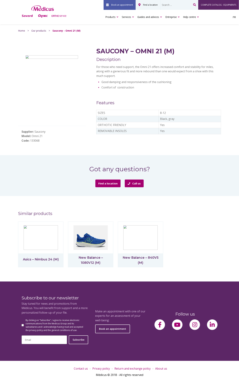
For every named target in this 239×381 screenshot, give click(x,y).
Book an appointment (122, 4)
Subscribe (78, 339)
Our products (38, 30)
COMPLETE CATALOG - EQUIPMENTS (218, 4)
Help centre (189, 17)
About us (161, 368)
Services (126, 17)
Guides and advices (148, 17)
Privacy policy (101, 368)
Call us (136, 183)
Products (110, 17)
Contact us (81, 368)
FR (234, 17)
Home (21, 30)
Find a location (150, 4)
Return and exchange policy (132, 368)
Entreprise (171, 17)
